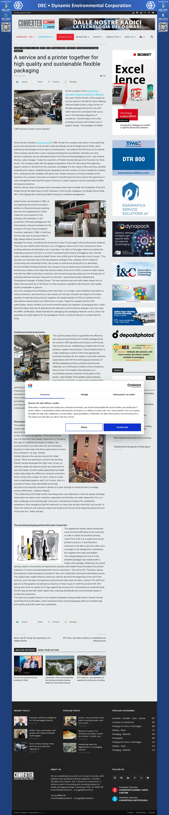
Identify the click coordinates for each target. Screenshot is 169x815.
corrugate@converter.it (83, 798)
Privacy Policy (141, 812)
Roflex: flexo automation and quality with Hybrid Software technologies (42, 733)
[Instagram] (133, 13)
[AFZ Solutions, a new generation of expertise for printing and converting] (91, 665)
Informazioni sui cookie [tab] (124, 394)
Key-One (41, 812)
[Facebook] (145, 13)
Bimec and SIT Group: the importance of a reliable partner (32, 639)
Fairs (48, 48)
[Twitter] (149, 13)
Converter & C (45, 37)
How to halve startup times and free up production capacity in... (41, 746)
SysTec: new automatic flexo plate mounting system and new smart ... (91, 720)
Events (96, 37)
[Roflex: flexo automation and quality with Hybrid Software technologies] (20, 733)
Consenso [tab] (45, 394)
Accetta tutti (122, 427)
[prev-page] (57, 688)
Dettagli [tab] (84, 394)
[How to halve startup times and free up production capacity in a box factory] (20, 747)
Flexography (18, 51)
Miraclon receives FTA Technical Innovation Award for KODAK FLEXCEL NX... (90, 733)
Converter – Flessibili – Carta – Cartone (35, 44)
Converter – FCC (24, 37)
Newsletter (112, 37)
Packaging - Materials (58, 48)
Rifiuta (84, 427)
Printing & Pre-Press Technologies (87, 48)
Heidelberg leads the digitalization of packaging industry (90, 747)
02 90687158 (59, 795)
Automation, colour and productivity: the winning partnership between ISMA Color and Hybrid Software (59, 680)
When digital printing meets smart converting (132, 438)
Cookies (130, 812)
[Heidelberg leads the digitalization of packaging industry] (69, 747)
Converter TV (65, 37)
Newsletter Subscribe (134, 790)
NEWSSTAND (81, 37)
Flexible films (71, 48)
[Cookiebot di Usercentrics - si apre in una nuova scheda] (129, 386)
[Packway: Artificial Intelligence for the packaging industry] (20, 721)
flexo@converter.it (64, 798)
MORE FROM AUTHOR (48, 650)
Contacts (151, 812)
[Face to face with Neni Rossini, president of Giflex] (28, 665)
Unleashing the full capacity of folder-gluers (132, 447)
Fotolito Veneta (43, 142)
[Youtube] (153, 13)
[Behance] (137, 13)
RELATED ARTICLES (25, 650)
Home (16, 44)
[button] (152, 37)
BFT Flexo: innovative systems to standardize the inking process (84, 639)
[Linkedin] (141, 13)
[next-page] (61, 688)
